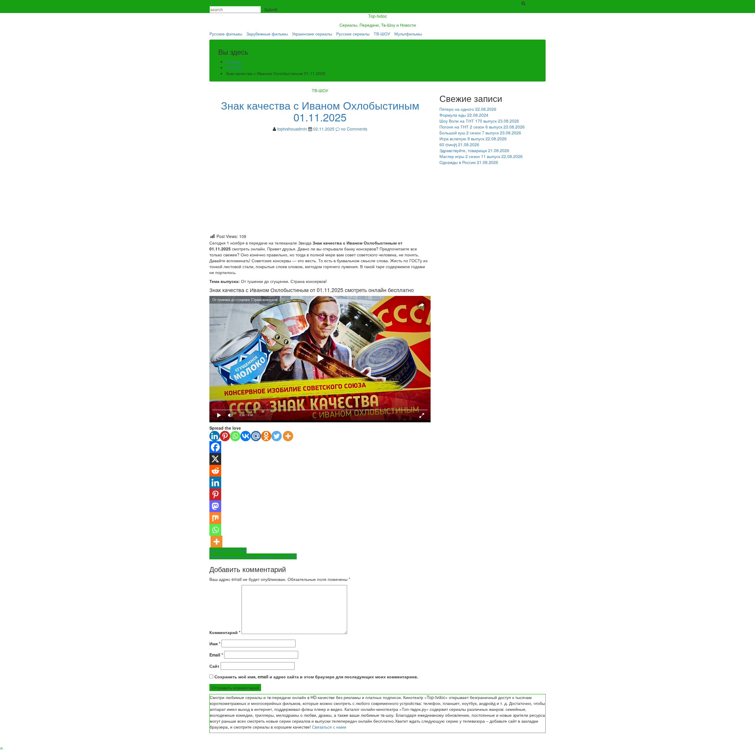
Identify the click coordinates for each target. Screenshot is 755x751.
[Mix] (215, 518)
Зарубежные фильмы (267, 34)
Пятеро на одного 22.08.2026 (467, 109)
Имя (214, 643)
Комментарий (224, 632)
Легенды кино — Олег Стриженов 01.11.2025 (253, 556)
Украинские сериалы (312, 34)
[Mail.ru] (256, 436)
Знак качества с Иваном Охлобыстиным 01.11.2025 (320, 110)
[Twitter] (276, 436)
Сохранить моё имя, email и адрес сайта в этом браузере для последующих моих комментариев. (316, 677)
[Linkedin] (214, 436)
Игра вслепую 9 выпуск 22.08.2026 (473, 138)
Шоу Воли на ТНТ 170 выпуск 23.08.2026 (479, 121)
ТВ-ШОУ (382, 34)
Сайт (214, 666)
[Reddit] (215, 471)
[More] (288, 436)
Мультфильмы (408, 34)
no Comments (353, 129)
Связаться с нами (329, 727)
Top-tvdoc (377, 16)
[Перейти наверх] (1, 748)
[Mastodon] (215, 506)
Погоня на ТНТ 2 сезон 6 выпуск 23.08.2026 (482, 127)
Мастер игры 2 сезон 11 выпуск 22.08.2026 (481, 156)
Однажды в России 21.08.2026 (468, 162)
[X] (215, 459)
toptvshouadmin (292, 129)
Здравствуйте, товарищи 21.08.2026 (474, 150)
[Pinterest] (225, 436)
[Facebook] (215, 447)
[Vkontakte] (245, 436)
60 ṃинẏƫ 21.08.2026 (459, 144)
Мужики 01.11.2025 (228, 550)
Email (216, 655)
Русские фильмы (225, 34)
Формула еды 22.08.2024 (463, 115)
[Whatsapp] (235, 436)
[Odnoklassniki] (266, 436)
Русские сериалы (353, 34)
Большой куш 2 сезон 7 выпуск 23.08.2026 (480, 133)
